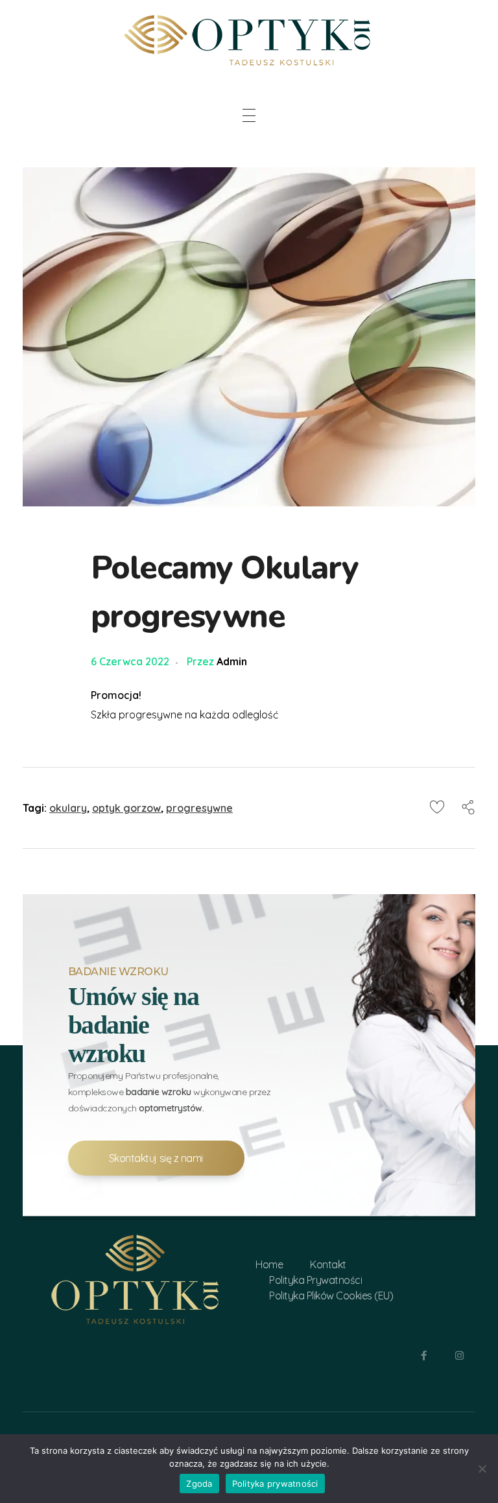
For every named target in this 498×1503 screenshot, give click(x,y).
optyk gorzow (126, 807)
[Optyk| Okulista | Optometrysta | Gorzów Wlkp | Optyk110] (249, 37)
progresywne (199, 807)
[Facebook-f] (423, 1355)
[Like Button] (437, 806)
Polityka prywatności (275, 1483)
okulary (68, 807)
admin (232, 661)
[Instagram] (459, 1355)
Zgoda (199, 1483)
